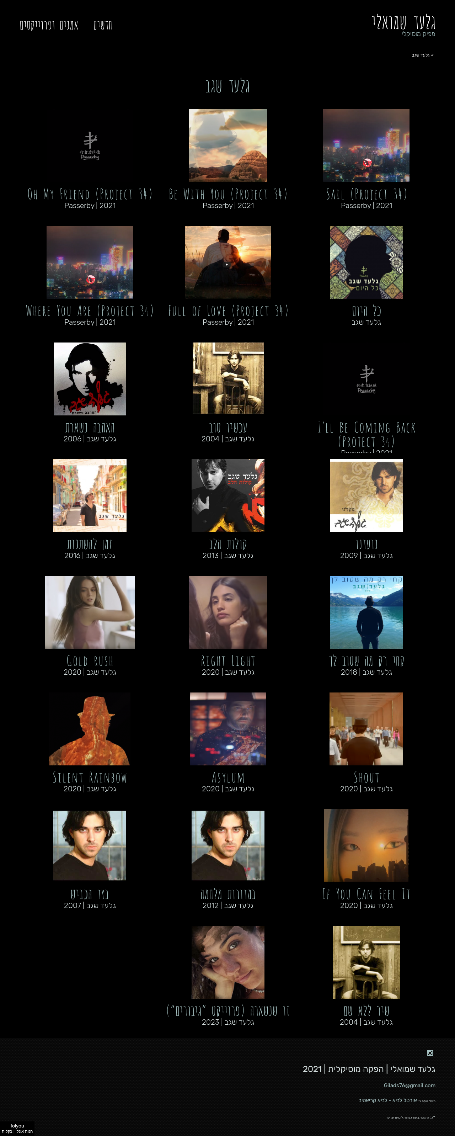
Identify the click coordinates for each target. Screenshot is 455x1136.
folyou (17, 1128)
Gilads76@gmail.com (409, 1085)
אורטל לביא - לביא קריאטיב (388, 1100)
